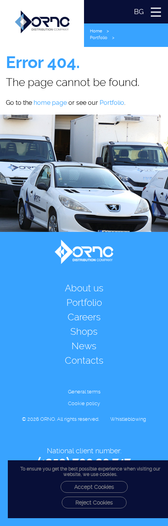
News (84, 346)
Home (96, 31)
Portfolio (98, 37)
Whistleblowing (128, 419)
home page (50, 102)
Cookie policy (84, 403)
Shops (84, 331)
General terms (84, 392)
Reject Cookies (94, 502)
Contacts (84, 360)
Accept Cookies (94, 487)
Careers (84, 317)
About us (84, 288)
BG (139, 11)
